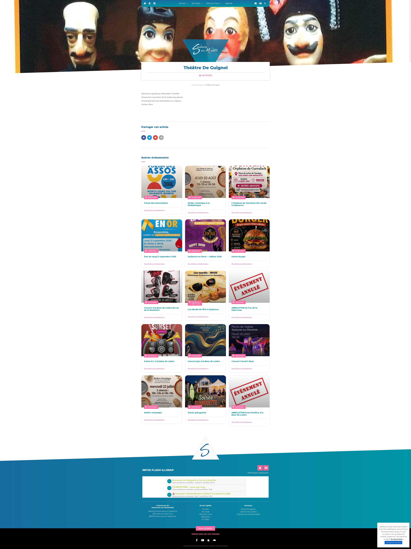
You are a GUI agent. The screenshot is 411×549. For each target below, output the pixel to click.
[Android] (266, 468)
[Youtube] (202, 540)
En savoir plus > (397, 539)
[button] (265, 3)
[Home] (145, 3)
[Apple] (260, 468)
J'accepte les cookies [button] (393, 542)
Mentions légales (248, 509)
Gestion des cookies (248, 512)
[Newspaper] (260, 3)
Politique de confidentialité (248, 514)
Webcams (205, 517)
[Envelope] (255, 3)
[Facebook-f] (196, 540)
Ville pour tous (205, 514)
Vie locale (205, 512)
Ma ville (205, 509)
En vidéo (205, 519)
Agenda (201, 85)
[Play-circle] (154, 3)
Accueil (194, 85)
